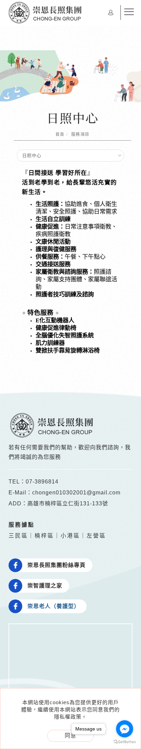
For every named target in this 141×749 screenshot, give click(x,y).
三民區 (18, 536)
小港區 (70, 536)
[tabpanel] (70, 78)
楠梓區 (44, 536)
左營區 (96, 536)
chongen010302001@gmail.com (76, 492)
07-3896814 (42, 482)
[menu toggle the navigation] (129, 12)
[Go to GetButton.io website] (125, 742)
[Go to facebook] (124, 728)
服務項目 (80, 134)
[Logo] (44, 12)
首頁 (60, 134)
